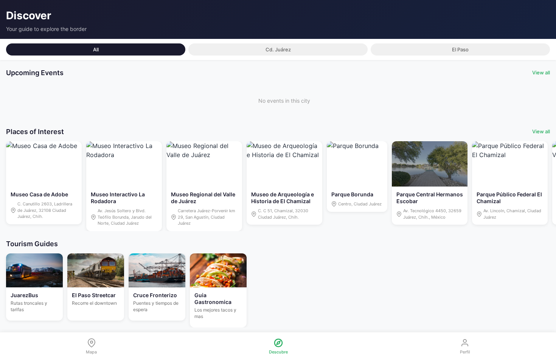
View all (541, 72)
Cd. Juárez (278, 49)
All (96, 49)
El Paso (460, 49)
